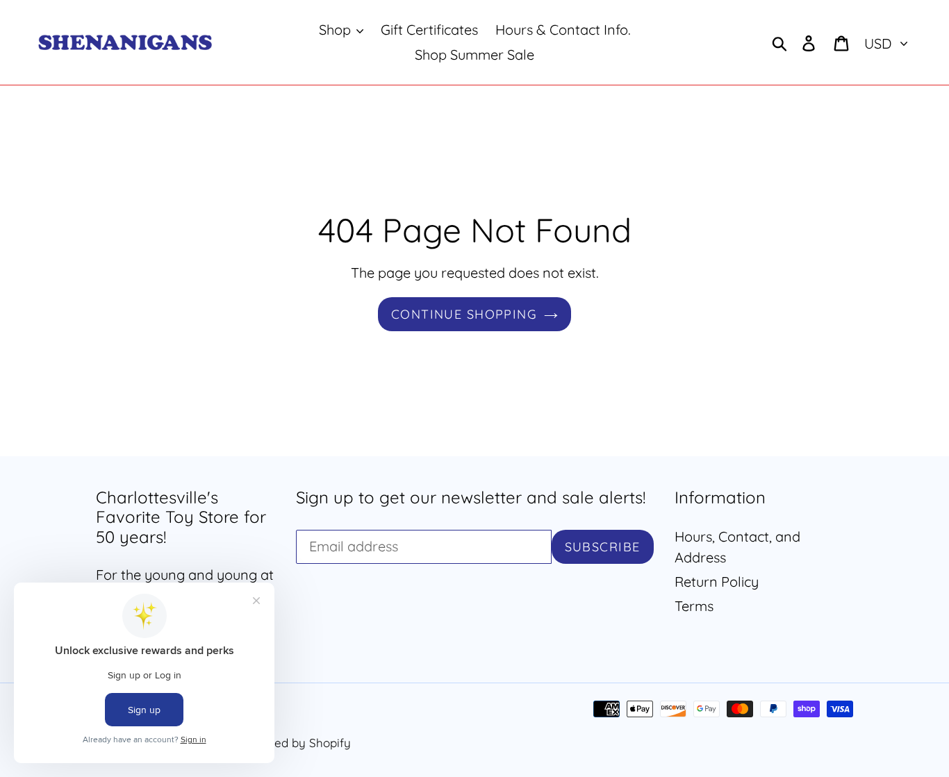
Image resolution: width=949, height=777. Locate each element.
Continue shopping (464, 314)
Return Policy (717, 581)
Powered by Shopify (295, 742)
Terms (694, 606)
